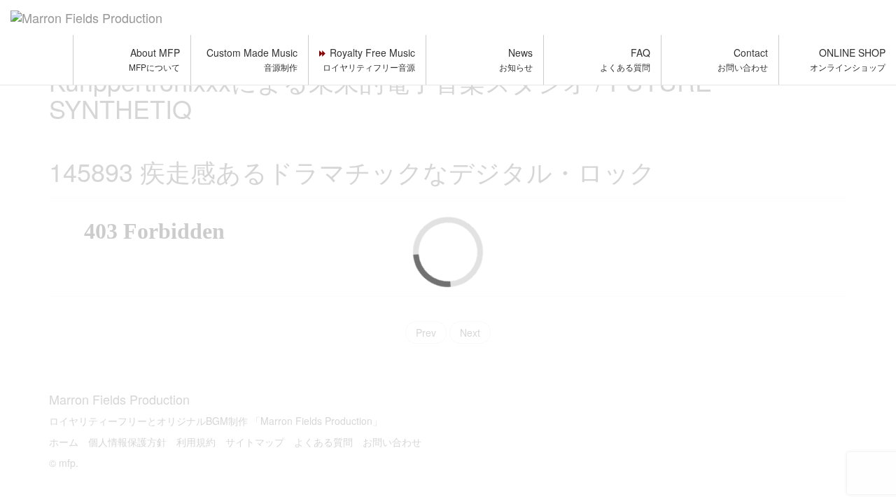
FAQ (625, 59)
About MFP (154, 59)
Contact (743, 59)
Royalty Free (369, 59)
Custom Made (252, 59)
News (516, 59)
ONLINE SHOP (848, 59)
